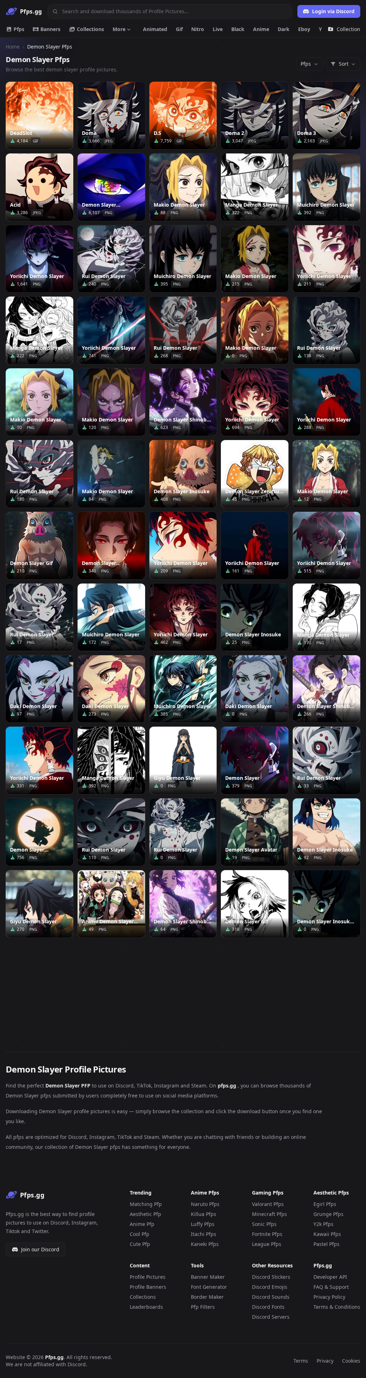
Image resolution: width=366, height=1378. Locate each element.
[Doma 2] (254, 115)
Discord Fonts (268, 1306)
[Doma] (111, 115)
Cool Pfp (139, 1234)
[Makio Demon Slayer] (183, 187)
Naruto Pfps (205, 1204)
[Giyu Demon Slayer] (183, 760)
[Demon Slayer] (254, 760)
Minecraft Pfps (269, 1214)
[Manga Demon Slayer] (254, 187)
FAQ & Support (331, 1286)
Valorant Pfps (268, 1204)
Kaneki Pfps (205, 1244)
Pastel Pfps (326, 1244)
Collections (89, 29)
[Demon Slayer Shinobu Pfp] (326, 689)
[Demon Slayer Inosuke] (183, 474)
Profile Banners (148, 1286)
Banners (49, 29)
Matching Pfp (146, 1204)
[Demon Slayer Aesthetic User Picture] (111, 187)
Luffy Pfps (202, 1224)
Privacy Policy (329, 1296)
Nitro (197, 29)
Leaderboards (146, 1306)
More (119, 29)
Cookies (351, 1360)
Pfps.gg (54, 1357)
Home (13, 46)
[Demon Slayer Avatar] (254, 832)
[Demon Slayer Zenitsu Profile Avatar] (254, 474)
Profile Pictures (147, 1276)
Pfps (18, 29)
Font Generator (209, 1286)
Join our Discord (40, 1249)
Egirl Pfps (324, 1204)
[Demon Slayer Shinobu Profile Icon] (183, 402)
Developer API (330, 1276)
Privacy (325, 1360)
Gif (179, 29)
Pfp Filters (203, 1306)
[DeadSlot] (39, 115)
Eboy (304, 29)
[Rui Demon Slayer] (111, 259)
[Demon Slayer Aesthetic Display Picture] (39, 832)
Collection (348, 29)
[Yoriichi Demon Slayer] (39, 259)
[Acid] (39, 187)
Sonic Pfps (264, 1224)
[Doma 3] (326, 115)
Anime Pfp (142, 1224)
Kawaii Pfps (327, 1234)
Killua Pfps (203, 1214)
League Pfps (266, 1244)
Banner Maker (208, 1276)
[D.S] (183, 115)
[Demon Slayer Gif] (39, 545)
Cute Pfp (140, 1244)
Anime (261, 29)
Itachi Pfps (203, 1234)
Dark (284, 29)
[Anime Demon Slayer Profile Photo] (111, 904)
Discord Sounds (271, 1296)
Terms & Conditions (336, 1306)
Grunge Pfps (328, 1214)
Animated (155, 29)
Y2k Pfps (323, 1224)
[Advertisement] (183, 990)
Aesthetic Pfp (145, 1214)
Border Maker (207, 1296)
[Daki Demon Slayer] (39, 689)
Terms (300, 1360)
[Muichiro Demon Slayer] (326, 187)
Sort (343, 63)
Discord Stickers (271, 1276)
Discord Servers (271, 1316)
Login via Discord (333, 11)
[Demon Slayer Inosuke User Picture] (326, 904)
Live (218, 29)
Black (237, 29)
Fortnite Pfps (267, 1234)
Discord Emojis (269, 1286)
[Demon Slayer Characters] (111, 545)
